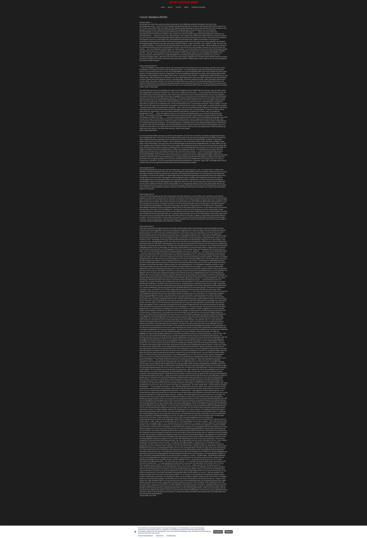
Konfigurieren (171, 535)
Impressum (159, 535)
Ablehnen (228, 532)
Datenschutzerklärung (145, 535)
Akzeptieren (218, 532)
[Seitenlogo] (183, 2)
